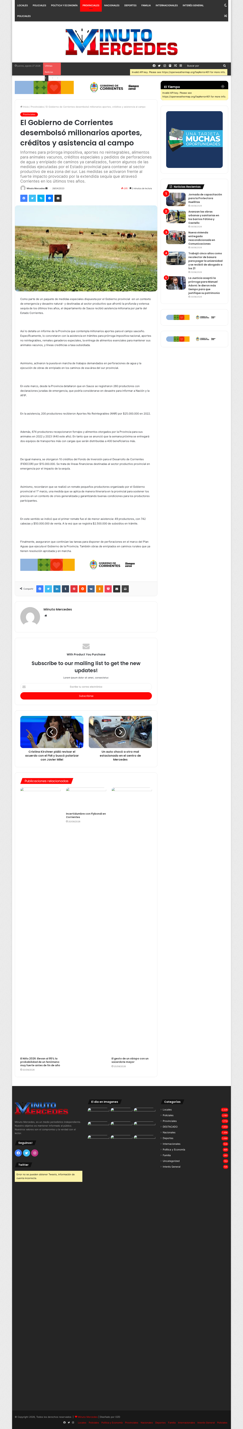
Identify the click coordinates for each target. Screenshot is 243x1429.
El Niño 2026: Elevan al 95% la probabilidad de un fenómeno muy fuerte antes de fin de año (40, 1062)
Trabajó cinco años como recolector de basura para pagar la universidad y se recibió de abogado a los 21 (205, 261)
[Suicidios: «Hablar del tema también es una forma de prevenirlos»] (98, 1141)
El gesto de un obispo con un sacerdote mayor (130, 1060)
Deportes (130, 5)
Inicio (25, 106)
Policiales (39, 5)
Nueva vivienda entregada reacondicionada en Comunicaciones (201, 238)
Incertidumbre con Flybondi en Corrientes (86, 815)
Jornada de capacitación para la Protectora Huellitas (205, 198)
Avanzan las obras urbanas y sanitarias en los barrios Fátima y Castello (203, 217)
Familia (146, 5)
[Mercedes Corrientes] (121, 42)
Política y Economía (64, 5)
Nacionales (111, 5)
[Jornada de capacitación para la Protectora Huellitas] (176, 199)
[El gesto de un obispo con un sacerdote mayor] (132, 921)
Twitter (23, 1165)
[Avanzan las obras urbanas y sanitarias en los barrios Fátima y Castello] (176, 216)
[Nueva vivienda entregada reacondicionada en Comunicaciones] (176, 237)
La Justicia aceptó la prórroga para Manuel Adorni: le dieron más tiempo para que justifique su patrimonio (204, 285)
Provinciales (91, 5)
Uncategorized (171, 1161)
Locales (22, 5)
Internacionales (167, 5)
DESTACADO (170, 1126)
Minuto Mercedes (36, 188)
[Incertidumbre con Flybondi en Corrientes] (86, 798)
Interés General (193, 5)
